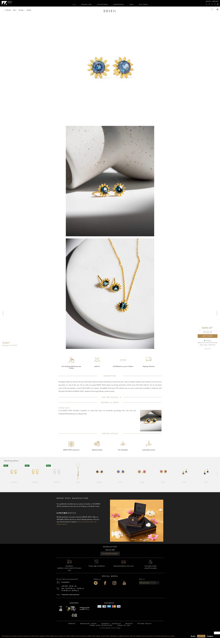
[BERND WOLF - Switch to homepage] (7, 3)
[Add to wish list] (213, 9)
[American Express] (109, 606)
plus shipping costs (207, 332)
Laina (78, 482)
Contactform (65, 582)
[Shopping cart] (217, 4)
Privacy (129, 623)
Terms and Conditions (101, 625)
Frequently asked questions (70, 594)
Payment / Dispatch (111, 623)
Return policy (145, 623)
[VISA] (119, 606)
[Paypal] (99, 606)
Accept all (201, 636)
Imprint (72, 623)
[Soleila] (99, 472)
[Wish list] (215, 4)
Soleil (121, 482)
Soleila (99, 482)
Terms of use (123, 625)
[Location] (209, 4)
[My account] (212, 4)
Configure (210, 636)
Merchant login (88, 623)
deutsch (208, 1)
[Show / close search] (206, 4)
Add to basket (207, 336)
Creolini (14, 482)
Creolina (35, 482)
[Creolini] (14, 472)
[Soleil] (121, 472)
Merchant (215, 1)
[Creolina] (35, 472)
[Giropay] (104, 606)
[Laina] (78, 472)
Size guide (207, 348)
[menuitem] (206, 4)
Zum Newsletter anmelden (110, 553)
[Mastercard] (114, 606)
